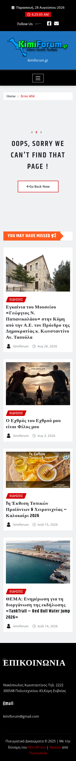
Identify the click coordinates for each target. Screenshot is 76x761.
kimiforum (21, 346)
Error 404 (28, 96)
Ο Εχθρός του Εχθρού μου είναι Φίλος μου (33, 424)
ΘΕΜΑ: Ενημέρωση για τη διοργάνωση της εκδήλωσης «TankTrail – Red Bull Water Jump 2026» (38, 608)
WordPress (37, 747)
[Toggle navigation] (38, 78)
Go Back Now (39, 186)
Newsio (55, 747)
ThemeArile (38, 753)
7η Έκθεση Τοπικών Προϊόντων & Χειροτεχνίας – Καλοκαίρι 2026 (36, 509)
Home (11, 96)
